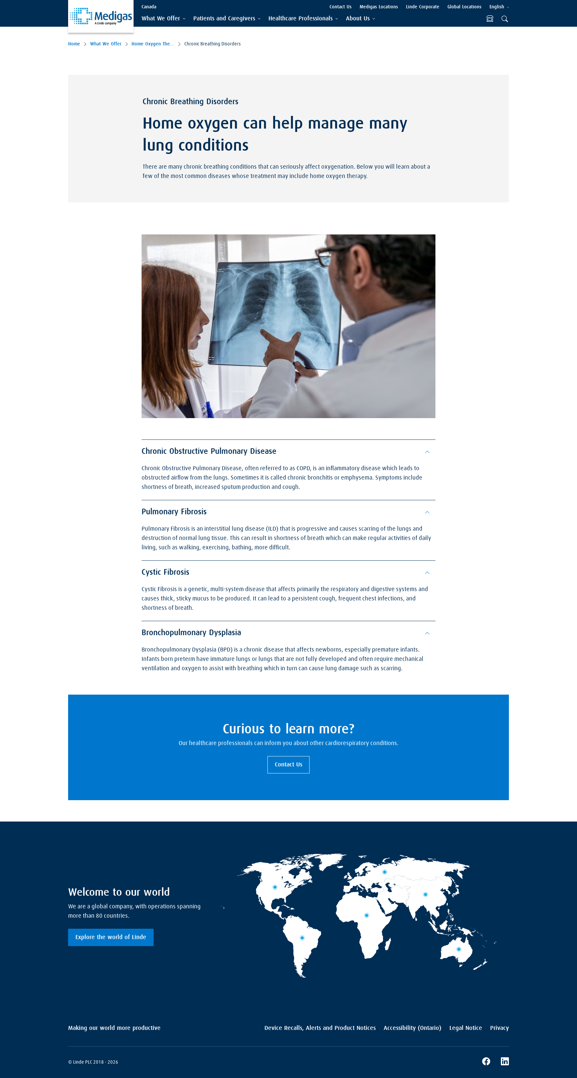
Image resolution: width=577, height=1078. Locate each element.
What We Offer (106, 44)
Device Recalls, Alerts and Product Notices (320, 1028)
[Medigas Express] (490, 19)
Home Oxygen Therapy (153, 44)
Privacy (499, 1028)
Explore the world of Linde (110, 937)
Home (74, 44)
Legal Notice (465, 1028)
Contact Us (288, 765)
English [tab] (497, 7)
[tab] (163, 19)
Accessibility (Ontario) (412, 1028)
